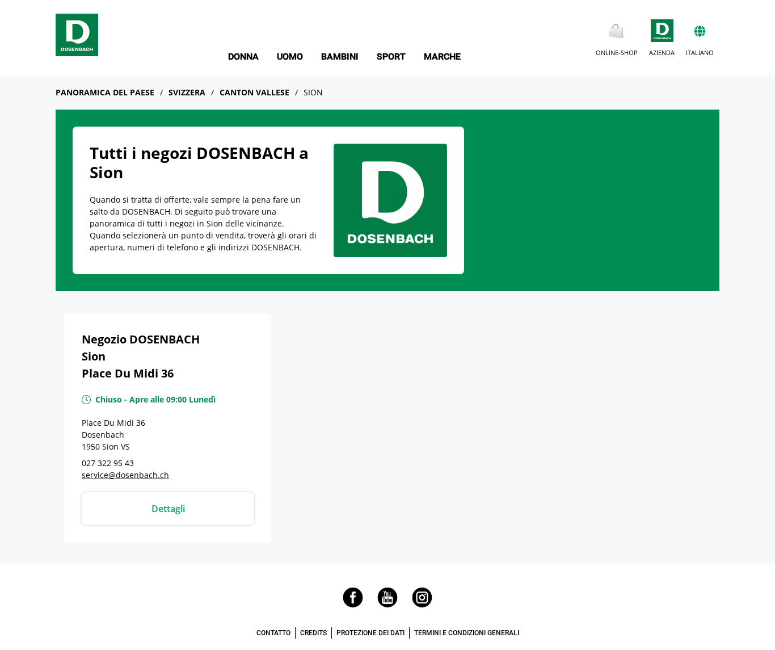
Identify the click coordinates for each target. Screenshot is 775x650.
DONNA (243, 56)
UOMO (290, 56)
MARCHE (442, 56)
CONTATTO (273, 633)
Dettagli (168, 508)
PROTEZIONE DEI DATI (370, 633)
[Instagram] (422, 604)
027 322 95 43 (108, 463)
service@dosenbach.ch (125, 474)
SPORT (391, 56)
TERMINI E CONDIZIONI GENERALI (466, 633)
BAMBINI (340, 56)
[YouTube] (387, 604)
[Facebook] (353, 604)
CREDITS (313, 633)
